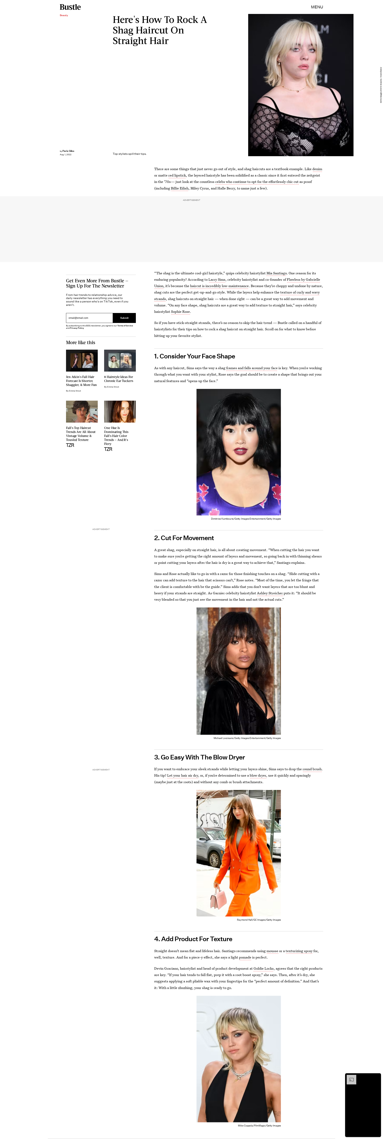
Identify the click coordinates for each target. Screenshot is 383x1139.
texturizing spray (299, 951)
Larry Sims (216, 279)
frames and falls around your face (252, 368)
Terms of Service (125, 325)
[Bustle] (70, 7)
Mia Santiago (277, 273)
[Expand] (349, 1076)
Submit (124, 318)
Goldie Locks (264, 968)
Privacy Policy (77, 328)
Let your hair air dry (182, 775)
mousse (272, 951)
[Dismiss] (376, 1076)
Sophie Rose (180, 311)
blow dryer (258, 775)
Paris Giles (68, 151)
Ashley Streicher (270, 593)
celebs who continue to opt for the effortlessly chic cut (257, 181)
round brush (312, 769)
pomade (245, 957)
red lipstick (177, 175)
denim (317, 169)
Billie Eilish (180, 188)
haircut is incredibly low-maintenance (219, 286)
